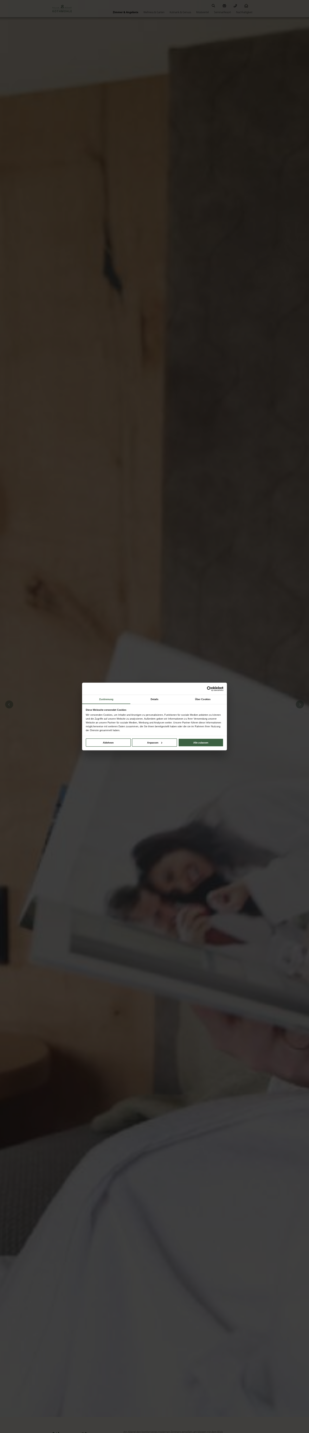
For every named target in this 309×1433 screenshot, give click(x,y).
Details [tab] (155, 699)
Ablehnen (108, 742)
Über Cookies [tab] (203, 699)
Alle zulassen (200, 742)
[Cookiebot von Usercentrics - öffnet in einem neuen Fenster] (209, 688)
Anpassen (152, 742)
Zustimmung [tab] (106, 699)
